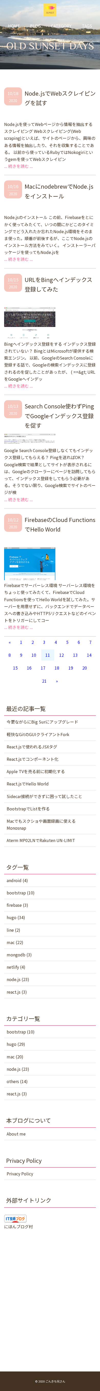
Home (14, 26)
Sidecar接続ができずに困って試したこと (44, 796)
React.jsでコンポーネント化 (32, 759)
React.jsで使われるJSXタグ (32, 747)
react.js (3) (17, 992)
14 (89, 655)
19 (70, 668)
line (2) (13, 930)
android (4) (17, 880)
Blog (35, 26)
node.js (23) (18, 979)
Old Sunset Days (50, 46)
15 (15, 668)
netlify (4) (16, 967)
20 (84, 668)
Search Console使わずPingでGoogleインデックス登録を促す (59, 415)
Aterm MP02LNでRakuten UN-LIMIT (41, 840)
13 (75, 655)
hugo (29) (16, 1044)
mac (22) (15, 942)
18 (57, 668)
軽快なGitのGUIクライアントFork (38, 734)
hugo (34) (16, 917)
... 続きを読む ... (18, 166)
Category (61, 26)
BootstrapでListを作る (28, 809)
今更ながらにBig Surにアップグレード (42, 722)
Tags (87, 26)
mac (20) (15, 1057)
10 (34, 655)
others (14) (17, 1081)
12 (61, 655)
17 (43, 668)
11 (47, 655)
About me (16, 1134)
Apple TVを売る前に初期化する (36, 771)
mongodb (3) (19, 954)
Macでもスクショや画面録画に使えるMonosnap (41, 824)
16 (29, 668)
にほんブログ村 (18, 1226)
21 (44, 681)
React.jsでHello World (28, 784)
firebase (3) (17, 905)
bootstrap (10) (21, 893)
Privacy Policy (20, 1173)
